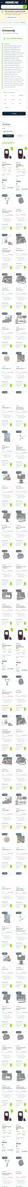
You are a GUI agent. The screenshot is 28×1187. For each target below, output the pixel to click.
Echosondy (22, 22)
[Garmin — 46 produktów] (6, 95)
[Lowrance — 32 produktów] (14, 95)
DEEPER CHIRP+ (5, 329)
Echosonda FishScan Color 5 (6, 165)
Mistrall (4, 209)
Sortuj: (3, 128)
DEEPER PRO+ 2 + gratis (6, 448)
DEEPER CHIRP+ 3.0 (20, 368)
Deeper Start (5, 488)
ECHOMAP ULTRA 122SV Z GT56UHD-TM (21, 606)
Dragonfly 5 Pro (19, 488)
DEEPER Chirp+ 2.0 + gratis (20, 329)
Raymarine (18, 248)
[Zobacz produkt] (11, 228)
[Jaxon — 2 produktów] (14, 103)
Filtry (14, 113)
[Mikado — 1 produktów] (21, 103)
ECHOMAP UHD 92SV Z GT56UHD (21, 567)
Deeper (3, 327)
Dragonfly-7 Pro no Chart (6, 527)
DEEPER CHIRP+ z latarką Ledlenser (20, 408)
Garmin (4, 564)
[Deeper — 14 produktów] (6, 99)
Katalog (10, 22)
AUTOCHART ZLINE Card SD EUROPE (6, 251)
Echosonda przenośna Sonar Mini (20, 166)
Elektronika (16, 22)
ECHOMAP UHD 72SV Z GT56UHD (7, 567)
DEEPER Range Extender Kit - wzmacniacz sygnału (21, 449)
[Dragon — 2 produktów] (6, 103)
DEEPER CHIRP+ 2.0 (6, 368)
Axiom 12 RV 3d (19, 250)
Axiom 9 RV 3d (19, 290)
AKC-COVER (18, 211)
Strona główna (4, 22)
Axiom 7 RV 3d (5, 290)
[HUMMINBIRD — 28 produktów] (21, 95)
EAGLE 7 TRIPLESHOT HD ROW (21, 527)
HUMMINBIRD (5, 248)
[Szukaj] (25, 7)
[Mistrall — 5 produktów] (21, 99)
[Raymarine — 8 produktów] (14, 99)
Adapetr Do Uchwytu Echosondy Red (7, 211)
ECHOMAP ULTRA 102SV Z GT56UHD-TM (7, 606)
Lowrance (18, 209)
